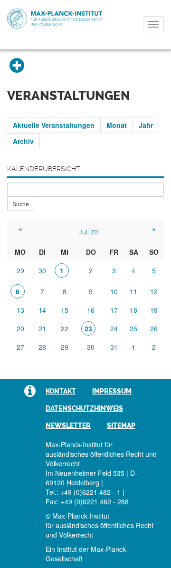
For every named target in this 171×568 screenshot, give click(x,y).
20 (20, 328)
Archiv (23, 141)
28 (42, 347)
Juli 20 (88, 232)
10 (114, 291)
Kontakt (61, 391)
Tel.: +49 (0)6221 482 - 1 (83, 492)
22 (64, 328)
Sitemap (121, 425)
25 (133, 328)
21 (42, 328)
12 (154, 291)
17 (114, 310)
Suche (20, 204)
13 (20, 310)
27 (20, 347)
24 (114, 328)
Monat (116, 125)
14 (42, 310)
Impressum (112, 391)
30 (42, 270)
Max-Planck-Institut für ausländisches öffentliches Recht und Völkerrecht (54, 19)
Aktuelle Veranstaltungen (54, 125)
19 (154, 310)
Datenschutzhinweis (84, 408)
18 (133, 310)
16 (91, 310)
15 (64, 310)
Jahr (146, 125)
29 (20, 270)
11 (133, 291)
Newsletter (68, 425)
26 (154, 328)
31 (114, 347)
